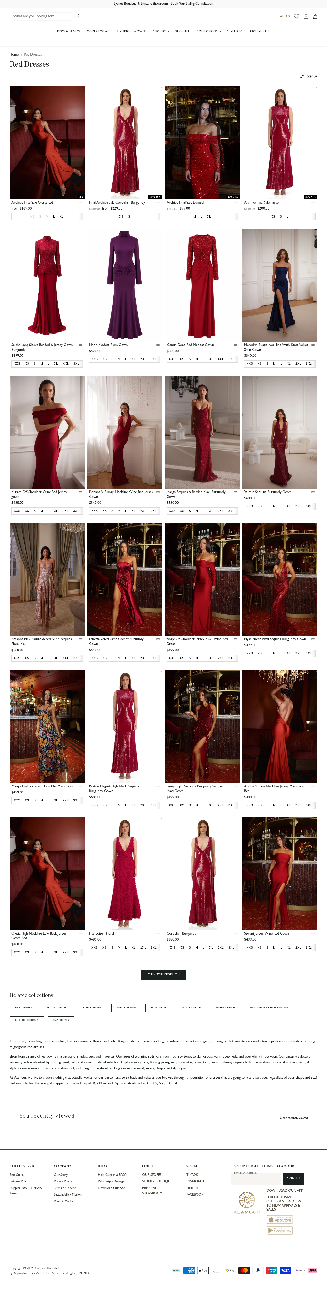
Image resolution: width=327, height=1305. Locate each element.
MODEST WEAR (98, 31)
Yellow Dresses (57, 1008)
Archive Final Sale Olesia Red (32, 203)
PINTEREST (194, 1188)
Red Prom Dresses (27, 1020)
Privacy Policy (63, 1181)
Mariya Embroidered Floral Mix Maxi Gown (43, 786)
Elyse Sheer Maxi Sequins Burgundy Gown (275, 639)
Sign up (293, 1178)
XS (32, 216)
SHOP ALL (182, 31)
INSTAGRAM (195, 1181)
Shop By (160, 31)
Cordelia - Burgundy (181, 934)
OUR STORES (151, 1175)
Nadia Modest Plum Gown (108, 345)
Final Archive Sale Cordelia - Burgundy (117, 203)
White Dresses (126, 1008)
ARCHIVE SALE (259, 31)
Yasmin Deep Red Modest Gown (190, 345)
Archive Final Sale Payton (262, 203)
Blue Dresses (159, 1008)
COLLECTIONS (208, 31)
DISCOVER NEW (68, 31)
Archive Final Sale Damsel (185, 203)
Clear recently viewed (294, 1118)
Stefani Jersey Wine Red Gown (266, 934)
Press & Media (63, 1201)
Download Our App (111, 1188)
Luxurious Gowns (131, 31)
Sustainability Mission (68, 1194)
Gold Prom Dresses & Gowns (270, 1008)
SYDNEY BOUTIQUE (157, 1181)
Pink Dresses (23, 1008)
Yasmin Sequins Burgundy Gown (268, 492)
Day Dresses (61, 1020)
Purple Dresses (92, 1008)
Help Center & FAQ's (112, 1175)
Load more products (163, 974)
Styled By (234, 31)
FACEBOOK (194, 1194)
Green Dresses (225, 1008)
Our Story (61, 1175)
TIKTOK (192, 1175)
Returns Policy (19, 1181)
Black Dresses (191, 1008)
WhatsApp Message (111, 1181)
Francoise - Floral (101, 934)
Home (14, 55)
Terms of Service (65, 1188)
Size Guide (17, 1175)
